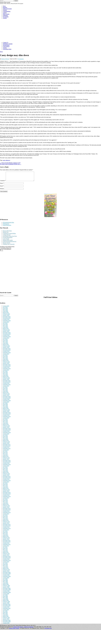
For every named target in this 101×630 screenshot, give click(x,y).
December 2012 (6, 524)
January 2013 (6, 523)
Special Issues (6, 45)
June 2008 (5, 596)
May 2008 (5, 597)
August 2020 (6, 401)
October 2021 (6, 383)
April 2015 (5, 487)
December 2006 (6, 620)
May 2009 (5, 581)
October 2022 (6, 367)
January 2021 (6, 395)
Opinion (5, 10)
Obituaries (5, 15)
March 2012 (6, 536)
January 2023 (6, 363)
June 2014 (5, 500)
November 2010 (7, 557)
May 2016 (5, 469)
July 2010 (5, 563)
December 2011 (6, 540)
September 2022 (7, 368)
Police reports (6, 14)
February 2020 (6, 409)
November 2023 (7, 349)
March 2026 (6, 312)
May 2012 (5, 533)
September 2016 (7, 464)
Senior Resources (7, 225)
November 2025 (7, 318)
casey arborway (6, 160)
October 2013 (6, 511)
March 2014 (6, 504)
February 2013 (6, 521)
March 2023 (6, 360)
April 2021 (5, 391)
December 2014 (6, 492)
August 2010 (6, 561)
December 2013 (6, 508)
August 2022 (6, 369)
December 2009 (6, 572)
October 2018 (6, 431)
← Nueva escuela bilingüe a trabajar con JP (10, 162)
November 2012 (7, 525)
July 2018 (5, 435)
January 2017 (6, 459)
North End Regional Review (9, 241)
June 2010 (5, 564)
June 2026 (5, 308)
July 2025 (5, 323)
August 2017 (6, 449)
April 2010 (5, 567)
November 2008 (7, 589)
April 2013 (5, 519)
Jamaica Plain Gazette (5, 2)
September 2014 (7, 496)
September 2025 (7, 320)
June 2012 (5, 532)
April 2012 (5, 535)
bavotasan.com (48, 628)
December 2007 (6, 604)
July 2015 (5, 483)
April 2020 (5, 407)
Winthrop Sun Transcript (8, 244)
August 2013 (6, 513)
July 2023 (5, 355)
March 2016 (6, 472)
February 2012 (6, 537)
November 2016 (7, 461)
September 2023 (7, 352)
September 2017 (7, 448)
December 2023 (6, 348)
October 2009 (6, 575)
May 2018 (5, 437)
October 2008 (6, 591)
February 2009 (6, 585)
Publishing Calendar (7, 43)
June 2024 (5, 340)
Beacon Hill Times (7, 230)
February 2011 (6, 553)
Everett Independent (7, 237)
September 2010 (7, 560)
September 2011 (6, 544)
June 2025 (5, 324)
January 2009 (6, 587)
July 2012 (5, 531)
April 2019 (5, 423)
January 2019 (6, 427)
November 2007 (7, 605)
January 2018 (6, 443)
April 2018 (5, 439)
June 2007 (5, 612)
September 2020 (7, 400)
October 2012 (6, 527)
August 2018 (6, 433)
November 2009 (7, 573)
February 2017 (6, 457)
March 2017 (6, 456)
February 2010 (6, 569)
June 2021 (5, 388)
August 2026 (6, 306)
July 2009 (5, 579)
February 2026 (6, 314)
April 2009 (5, 583)
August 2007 (6, 609)
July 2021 (5, 387)
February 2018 (6, 441)
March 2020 (6, 408)
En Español (5, 16)
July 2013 (5, 515)
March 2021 (6, 392)
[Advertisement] (50, 30)
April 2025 (5, 327)
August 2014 (6, 497)
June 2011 (5, 548)
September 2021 (7, 384)
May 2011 (5, 549)
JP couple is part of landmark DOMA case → (10, 164)
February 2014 (6, 505)
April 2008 (5, 599)
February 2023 (6, 361)
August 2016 (6, 465)
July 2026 (5, 307)
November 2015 (7, 477)
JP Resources (6, 223)
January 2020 (6, 411)
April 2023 (5, 359)
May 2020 (5, 405)
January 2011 (6, 555)
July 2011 (5, 547)
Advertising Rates (7, 49)
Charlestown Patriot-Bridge (9, 233)
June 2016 (5, 468)
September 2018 (7, 432)
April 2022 (5, 375)
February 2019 (6, 425)
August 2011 (6, 545)
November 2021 (7, 381)
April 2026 (5, 311)
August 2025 (6, 322)
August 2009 (6, 577)
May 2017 (5, 453)
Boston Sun (5, 232)
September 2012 (7, 528)
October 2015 (6, 479)
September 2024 (7, 336)
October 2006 (6, 623)
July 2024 (5, 339)
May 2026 (5, 310)
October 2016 (6, 463)
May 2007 (5, 613)
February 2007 (6, 617)
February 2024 (6, 345)
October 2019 (6, 415)
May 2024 (5, 341)
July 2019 (5, 419)
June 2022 (5, 372)
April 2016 (5, 471)
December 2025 (6, 316)
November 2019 (7, 413)
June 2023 (5, 356)
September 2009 (7, 576)
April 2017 (5, 455)
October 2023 (6, 351)
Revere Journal (6, 242)
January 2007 (6, 619)
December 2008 (6, 588)
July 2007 (5, 611)
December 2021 (6, 380)
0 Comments (21, 58)
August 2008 (6, 593)
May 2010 (5, 565)
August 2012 (6, 529)
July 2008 (5, 595)
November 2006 (7, 621)
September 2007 (7, 608)
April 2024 (5, 343)
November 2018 (7, 429)
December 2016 (6, 460)
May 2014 (5, 501)
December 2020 (6, 396)
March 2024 (6, 344)
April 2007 (5, 615)
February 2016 (6, 473)
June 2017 (5, 452)
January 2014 (6, 507)
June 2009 (5, 580)
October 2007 (6, 607)
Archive (5, 18)
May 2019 (5, 421)
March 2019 (6, 424)
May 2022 (5, 373)
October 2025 (6, 319)
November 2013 (7, 509)
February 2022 (6, 377)
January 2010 (6, 571)
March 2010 (6, 568)
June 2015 (5, 484)
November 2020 (7, 397)
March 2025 (6, 328)
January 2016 (6, 475)
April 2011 (5, 551)
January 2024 (6, 347)
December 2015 (6, 476)
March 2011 (6, 552)
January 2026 (6, 315)
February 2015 (6, 489)
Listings (5, 12)
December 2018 (6, 428)
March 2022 (6, 376)
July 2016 (5, 467)
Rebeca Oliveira (5, 58)
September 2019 (7, 416)
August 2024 (6, 337)
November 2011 (6, 541)
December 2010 (6, 556)
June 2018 (5, 436)
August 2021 (6, 385)
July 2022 (5, 371)
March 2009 (6, 584)
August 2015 (6, 481)
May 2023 (5, 357)
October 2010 (6, 559)
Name (2, 183)
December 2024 (6, 332)
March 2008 (6, 600)
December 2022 (6, 364)
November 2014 (7, 493)
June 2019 (5, 420)
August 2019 (6, 417)
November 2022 (7, 365)
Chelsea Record (6, 234)
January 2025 (6, 331)
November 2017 (7, 445)
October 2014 (6, 495)
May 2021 (5, 389)
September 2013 (7, 512)
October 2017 (6, 447)
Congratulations (6, 11)
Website (2, 188)
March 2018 (6, 440)
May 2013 (5, 517)
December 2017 (6, 444)
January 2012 (6, 539)
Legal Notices (6, 46)
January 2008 (6, 603)
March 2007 (6, 616)
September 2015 (7, 480)
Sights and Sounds (7, 8)
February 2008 (6, 601)
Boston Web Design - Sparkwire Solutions (23, 626)
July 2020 (5, 403)
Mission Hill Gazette (8, 240)
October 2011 (6, 543)
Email (2, 186)
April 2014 (5, 503)
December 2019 (6, 412)
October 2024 (6, 335)
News (4, 6)
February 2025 (6, 330)
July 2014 (5, 499)
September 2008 (7, 592)
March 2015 (6, 488)
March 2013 (6, 520)
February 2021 (6, 393)
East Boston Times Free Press (10, 236)
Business (5, 7)
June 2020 (5, 404)
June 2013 (5, 516)
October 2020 (6, 399)
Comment (2, 180)
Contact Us (5, 42)
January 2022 (6, 379)
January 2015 (6, 491)
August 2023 (6, 353)
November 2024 (7, 334)
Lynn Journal (6, 238)
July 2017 (5, 451)
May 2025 (5, 326)
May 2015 (5, 485)
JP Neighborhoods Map (8, 222)
